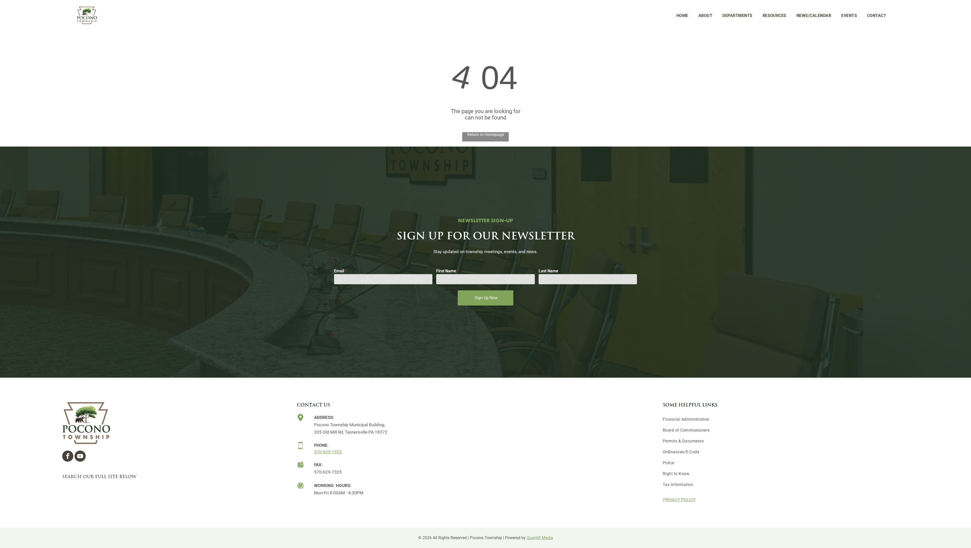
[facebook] (67, 457)
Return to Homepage (485, 134)
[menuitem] (682, 15)
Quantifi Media (540, 537)
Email (339, 271)
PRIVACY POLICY (679, 499)
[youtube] (80, 457)
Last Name (548, 271)
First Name (446, 271)
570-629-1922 (328, 451)
